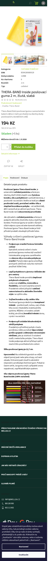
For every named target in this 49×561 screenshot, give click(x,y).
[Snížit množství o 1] (10, 148)
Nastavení (23, 546)
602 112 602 (9, 507)
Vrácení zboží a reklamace (13, 447)
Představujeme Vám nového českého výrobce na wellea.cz (23, 429)
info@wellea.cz (12, 499)
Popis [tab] (5, 177)
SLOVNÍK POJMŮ (8, 483)
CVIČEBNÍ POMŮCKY (29, 69)
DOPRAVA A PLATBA (9, 456)
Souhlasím (23, 554)
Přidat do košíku (23, 146)
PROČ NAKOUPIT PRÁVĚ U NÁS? (14, 474)
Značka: (10, 106)
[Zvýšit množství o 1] (10, 145)
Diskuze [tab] (24, 177)
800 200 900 (9, 503)
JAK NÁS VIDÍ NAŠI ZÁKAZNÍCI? (14, 465)
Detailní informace (9, 153)
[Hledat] (30, 3)
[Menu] (43, 3)
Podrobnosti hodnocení (11, 103)
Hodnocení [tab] (14, 177)
